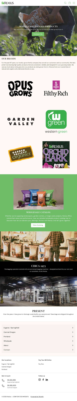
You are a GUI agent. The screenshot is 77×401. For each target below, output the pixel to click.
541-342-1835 (11, 380)
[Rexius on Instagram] (39, 380)
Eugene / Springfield (8, 364)
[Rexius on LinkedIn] (47, 380)
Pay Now (41, 364)
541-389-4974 (11, 385)
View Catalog (38, 225)
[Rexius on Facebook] (43, 380)
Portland (4, 369)
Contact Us (38, 34)
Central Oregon (6, 367)
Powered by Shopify (37, 396)
